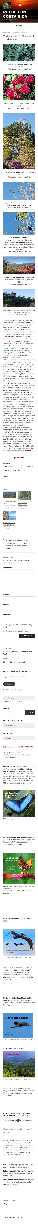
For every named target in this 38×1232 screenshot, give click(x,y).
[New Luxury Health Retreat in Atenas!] (9, 515)
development (25, 543)
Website (6, 615)
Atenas (9, 540)
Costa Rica (17, 540)
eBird (5, 1165)
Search (6, 708)
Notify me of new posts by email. (17, 631)
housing (17, 546)
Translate (19, 701)
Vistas (25, 540)
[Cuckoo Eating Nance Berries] (24, 495)
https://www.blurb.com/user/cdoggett (16, 755)
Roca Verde (27, 546)
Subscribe (9, 684)
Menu (20, 25)
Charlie (24, 33)
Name (6, 594)
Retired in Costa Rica (15, 14)
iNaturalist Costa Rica (12, 1180)
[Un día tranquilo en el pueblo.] (9, 494)
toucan (9, 548)
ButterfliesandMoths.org (13, 1171)
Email (6, 605)
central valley (12, 543)
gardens (9, 546)
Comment (7, 567)
